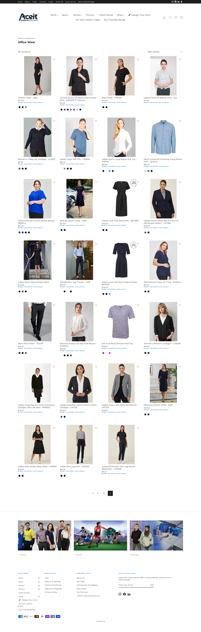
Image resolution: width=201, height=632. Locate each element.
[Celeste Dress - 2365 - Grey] (26, 107)
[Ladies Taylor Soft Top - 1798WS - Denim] (65, 169)
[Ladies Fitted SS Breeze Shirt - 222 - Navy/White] (148, 107)
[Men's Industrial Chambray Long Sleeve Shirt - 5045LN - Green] (148, 171)
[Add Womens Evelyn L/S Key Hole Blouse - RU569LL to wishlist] (96, 305)
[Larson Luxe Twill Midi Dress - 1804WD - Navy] (106, 230)
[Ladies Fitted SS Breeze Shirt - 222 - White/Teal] (145, 107)
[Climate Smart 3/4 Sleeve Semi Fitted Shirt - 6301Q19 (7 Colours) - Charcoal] (65, 110)
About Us (81, 578)
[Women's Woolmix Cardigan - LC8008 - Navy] (148, 353)
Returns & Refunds (53, 582)
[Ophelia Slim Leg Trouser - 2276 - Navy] (65, 291)
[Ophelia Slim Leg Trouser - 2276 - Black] (71, 291)
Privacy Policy (51, 592)
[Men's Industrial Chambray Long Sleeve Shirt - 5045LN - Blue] (145, 171)
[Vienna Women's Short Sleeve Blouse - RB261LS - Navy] (29, 232)
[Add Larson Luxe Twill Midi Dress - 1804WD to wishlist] (138, 182)
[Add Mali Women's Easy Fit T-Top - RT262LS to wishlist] (180, 244)
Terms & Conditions (53, 585)
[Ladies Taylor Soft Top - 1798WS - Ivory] (61, 169)
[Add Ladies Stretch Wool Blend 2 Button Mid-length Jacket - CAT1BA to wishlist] (180, 182)
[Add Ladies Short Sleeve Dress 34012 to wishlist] (54, 244)
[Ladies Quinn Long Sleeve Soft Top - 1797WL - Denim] (110, 171)
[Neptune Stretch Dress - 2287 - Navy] (145, 414)
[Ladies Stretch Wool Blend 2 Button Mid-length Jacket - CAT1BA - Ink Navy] (148, 232)
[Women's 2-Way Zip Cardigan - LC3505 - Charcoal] (19, 169)
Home (20, 38)
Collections (29, 38)
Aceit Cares (81, 589)
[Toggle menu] (38, 578)
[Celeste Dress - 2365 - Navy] (23, 107)
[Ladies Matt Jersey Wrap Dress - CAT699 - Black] (19, 476)
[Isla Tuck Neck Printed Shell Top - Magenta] (110, 353)
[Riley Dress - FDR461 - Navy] (106, 107)
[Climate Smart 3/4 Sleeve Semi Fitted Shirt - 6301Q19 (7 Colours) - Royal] (80, 110)
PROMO (135, 555)
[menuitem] (54, 15)
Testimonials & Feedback (87, 585)
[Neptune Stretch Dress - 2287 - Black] (148, 414)
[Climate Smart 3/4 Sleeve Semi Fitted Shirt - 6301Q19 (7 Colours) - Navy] (68, 110)
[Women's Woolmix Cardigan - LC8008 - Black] (145, 353)
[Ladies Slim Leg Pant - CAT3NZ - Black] (61, 476)
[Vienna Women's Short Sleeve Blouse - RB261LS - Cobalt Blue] (19, 232)
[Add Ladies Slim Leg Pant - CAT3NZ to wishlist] (96, 428)
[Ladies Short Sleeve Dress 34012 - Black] (26, 291)
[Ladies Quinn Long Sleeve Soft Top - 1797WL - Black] (103, 171)
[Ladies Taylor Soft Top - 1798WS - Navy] (68, 169)
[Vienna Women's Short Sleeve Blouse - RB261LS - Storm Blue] (23, 232)
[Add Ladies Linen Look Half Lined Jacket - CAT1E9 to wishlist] (138, 367)
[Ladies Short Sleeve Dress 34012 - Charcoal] (23, 291)
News (20, 2)
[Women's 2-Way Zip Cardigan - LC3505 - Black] (26, 169)
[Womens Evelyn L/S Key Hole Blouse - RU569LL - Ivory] (61, 355)
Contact (42, 2)
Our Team (81, 582)
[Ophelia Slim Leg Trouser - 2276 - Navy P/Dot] (61, 291)
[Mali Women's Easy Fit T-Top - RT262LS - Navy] (145, 291)
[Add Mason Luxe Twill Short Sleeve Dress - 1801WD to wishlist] (138, 244)
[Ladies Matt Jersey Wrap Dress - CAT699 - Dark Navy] (23, 476)
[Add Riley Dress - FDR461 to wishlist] (138, 59)
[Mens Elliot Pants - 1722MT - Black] (23, 353)
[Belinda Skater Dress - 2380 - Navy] (61, 230)
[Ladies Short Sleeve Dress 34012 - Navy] (19, 291)
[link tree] (181, 1)
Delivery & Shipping (53, 589)
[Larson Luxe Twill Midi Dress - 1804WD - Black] (103, 230)
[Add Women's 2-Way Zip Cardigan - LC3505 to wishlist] (54, 121)
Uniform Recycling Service (88, 596)
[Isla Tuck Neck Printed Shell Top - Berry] (103, 353)
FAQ (47, 578)
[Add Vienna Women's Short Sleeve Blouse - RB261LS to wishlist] (54, 182)
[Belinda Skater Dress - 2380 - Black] (65, 230)
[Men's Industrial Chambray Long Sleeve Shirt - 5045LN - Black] (152, 171)
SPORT (79, 555)
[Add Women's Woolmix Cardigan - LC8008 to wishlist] (180, 305)
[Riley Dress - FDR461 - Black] (103, 107)
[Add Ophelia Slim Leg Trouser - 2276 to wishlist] (96, 244)
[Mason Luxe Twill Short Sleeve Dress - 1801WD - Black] (106, 294)
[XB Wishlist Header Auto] (175, 17)
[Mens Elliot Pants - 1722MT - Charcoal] (26, 353)
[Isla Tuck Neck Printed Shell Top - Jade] (106, 353)
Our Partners (82, 592)
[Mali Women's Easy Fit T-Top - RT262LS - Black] (148, 291)
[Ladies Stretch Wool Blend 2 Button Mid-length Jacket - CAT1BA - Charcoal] (145, 232)
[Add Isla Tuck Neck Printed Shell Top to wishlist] (138, 305)
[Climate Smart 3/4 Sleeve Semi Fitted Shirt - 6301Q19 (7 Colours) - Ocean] (71, 110)
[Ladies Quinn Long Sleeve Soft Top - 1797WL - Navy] (113, 171)
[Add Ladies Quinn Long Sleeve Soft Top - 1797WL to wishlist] (138, 121)
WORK (23, 555)
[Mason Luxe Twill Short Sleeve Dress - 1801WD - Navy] (103, 294)
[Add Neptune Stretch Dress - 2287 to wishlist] (180, 367)
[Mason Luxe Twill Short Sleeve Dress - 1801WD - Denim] (110, 294)
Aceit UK (59, 2)
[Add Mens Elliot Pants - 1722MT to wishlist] (54, 305)
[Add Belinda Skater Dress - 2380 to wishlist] (96, 182)
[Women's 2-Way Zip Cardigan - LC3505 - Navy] (23, 169)
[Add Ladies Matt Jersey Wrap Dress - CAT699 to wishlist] (54, 428)
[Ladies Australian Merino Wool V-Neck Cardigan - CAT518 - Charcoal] (61, 417)
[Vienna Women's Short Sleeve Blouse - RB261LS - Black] (26, 232)
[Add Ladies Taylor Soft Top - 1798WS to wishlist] (96, 121)
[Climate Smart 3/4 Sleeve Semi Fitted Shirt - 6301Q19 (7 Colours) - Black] (61, 110)
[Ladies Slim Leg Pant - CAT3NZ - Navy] (65, 476)
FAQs (34, 2)
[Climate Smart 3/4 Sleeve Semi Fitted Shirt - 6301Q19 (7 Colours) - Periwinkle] (77, 110)
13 (104, 493)
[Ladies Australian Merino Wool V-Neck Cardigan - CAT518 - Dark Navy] (65, 417)
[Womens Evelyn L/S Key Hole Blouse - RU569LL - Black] (68, 355)
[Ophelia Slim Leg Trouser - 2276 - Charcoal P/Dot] (68, 291)
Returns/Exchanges (86, 2)
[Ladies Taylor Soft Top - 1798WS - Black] (71, 169)
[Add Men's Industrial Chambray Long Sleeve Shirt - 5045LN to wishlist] (180, 121)
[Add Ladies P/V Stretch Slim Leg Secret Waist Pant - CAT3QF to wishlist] (138, 428)
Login (51, 2)
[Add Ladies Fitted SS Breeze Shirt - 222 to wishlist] (180, 59)
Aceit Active (70, 2)
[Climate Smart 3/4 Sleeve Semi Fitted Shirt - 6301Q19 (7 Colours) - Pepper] (74, 110)
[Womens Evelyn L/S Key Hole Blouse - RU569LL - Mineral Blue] (71, 355)
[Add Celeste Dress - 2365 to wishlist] (54, 59)
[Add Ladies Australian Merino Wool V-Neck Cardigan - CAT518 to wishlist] (96, 367)
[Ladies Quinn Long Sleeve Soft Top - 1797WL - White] (106, 171)
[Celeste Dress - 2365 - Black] (19, 107)
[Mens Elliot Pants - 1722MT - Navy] (19, 353)
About (27, 2)
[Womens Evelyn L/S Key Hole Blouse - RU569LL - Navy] (65, 355)
